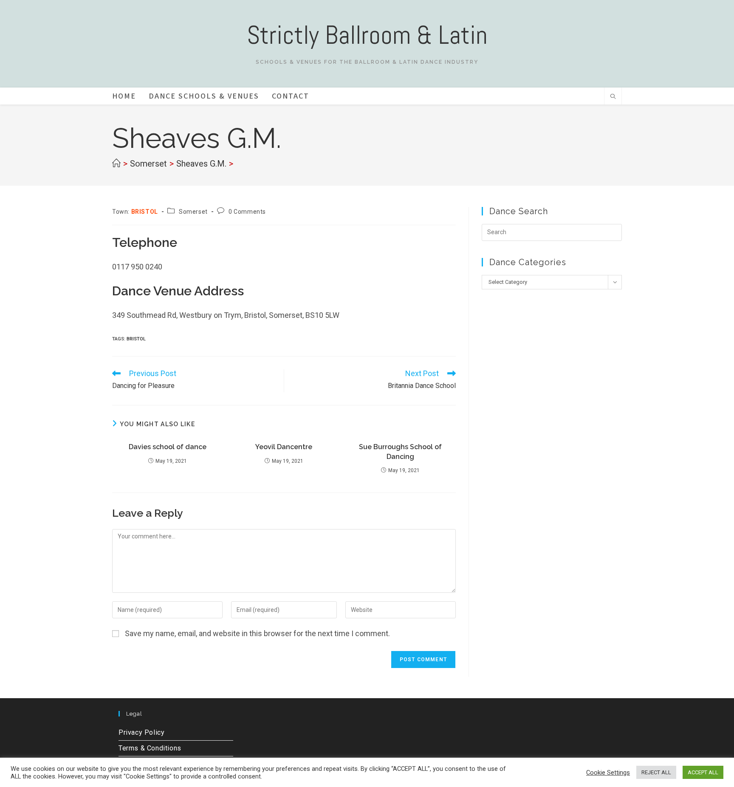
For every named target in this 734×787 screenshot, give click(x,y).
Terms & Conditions (150, 748)
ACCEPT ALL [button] (703, 772)
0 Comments (247, 211)
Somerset (193, 211)
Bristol (136, 339)
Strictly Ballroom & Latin (367, 35)
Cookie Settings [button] (608, 772)
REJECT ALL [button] (656, 772)
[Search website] (613, 97)
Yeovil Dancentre (283, 447)
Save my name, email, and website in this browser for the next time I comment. (257, 633)
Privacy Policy (141, 732)
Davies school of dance (167, 447)
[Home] (116, 164)
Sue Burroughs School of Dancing (400, 451)
